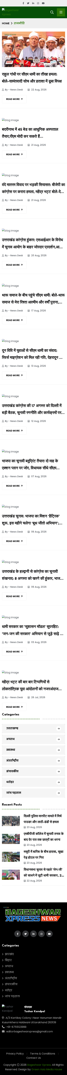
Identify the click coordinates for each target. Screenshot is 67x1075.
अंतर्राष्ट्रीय (12, 760)
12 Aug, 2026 (38, 421)
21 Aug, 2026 (38, 145)
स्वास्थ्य (10, 750)
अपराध (10, 739)
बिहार (8, 960)
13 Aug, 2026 (38, 366)
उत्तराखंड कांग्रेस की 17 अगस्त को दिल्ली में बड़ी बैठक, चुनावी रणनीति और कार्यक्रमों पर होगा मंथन (31, 410)
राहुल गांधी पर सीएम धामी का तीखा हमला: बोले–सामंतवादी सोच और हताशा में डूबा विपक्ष (32, 78)
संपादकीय (12, 771)
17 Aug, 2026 (38, 310)
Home (5, 23)
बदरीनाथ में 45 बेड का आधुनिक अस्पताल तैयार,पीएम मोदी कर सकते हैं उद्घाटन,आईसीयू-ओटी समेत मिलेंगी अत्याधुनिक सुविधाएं (30, 134)
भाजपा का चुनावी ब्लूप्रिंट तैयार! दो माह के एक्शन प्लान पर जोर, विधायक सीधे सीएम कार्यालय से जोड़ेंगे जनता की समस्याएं (30, 465)
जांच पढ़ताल (13, 793)
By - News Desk (14, 89)
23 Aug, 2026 (34, 827)
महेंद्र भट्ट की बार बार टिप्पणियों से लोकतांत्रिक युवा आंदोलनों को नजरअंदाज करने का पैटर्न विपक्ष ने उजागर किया (30, 686)
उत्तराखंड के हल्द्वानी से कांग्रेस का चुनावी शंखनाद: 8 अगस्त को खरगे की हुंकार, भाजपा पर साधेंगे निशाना (32, 576)
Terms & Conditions (42, 1053)
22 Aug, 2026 (39, 89)
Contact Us (33, 1058)
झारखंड (9, 954)
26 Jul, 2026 (38, 697)
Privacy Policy (15, 1053)
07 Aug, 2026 (39, 476)
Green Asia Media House (46, 1069)
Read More (13, 99)
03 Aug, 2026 (39, 642)
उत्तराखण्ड (12, 728)
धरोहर (10, 782)
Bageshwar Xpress (39, 1065)
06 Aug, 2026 (39, 531)
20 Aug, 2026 (39, 255)
